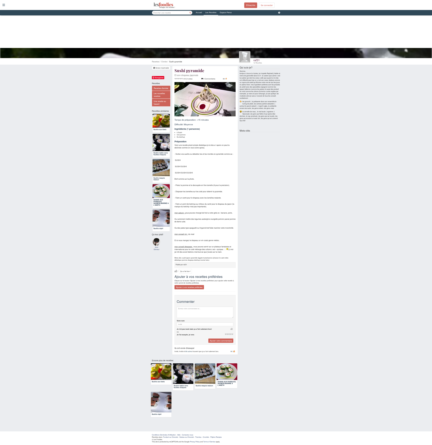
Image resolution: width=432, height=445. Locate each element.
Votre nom (180, 320)
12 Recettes (257, 63)
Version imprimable (162, 68)
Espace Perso (226, 12)
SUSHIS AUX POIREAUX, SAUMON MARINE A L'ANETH (161, 202)
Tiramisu (198, 437)
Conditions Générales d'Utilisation (164, 435)
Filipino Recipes (216, 437)
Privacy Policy (195, 442)
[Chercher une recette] (190, 13)
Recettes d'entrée (161, 88)
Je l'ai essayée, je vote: (186, 334)
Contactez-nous (187, 435)
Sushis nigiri (158, 228)
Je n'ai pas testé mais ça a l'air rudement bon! (194, 329)
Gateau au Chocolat (186, 437)
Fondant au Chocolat (170, 437)
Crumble (206, 437)
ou (178, 332)
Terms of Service (209, 442)
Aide (178, 435)
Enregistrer (159, 77)
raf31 (256, 60)
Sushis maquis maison (159, 179)
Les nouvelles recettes (159, 94)
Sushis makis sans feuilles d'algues (160, 154)
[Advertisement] (216, 32)
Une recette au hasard (160, 102)
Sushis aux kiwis (159, 129)
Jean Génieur (156, 248)
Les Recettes (210, 12)
